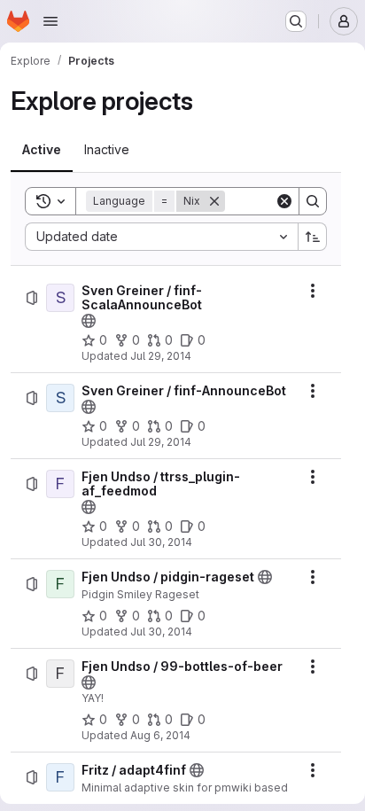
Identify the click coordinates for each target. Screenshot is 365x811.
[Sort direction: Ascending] (313, 236)
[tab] (42, 150)
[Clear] (284, 201)
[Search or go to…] (296, 21)
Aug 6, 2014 (160, 735)
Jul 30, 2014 (161, 542)
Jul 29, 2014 (160, 356)
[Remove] (214, 201)
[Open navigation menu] (50, 21)
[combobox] (161, 236)
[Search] (313, 201)
